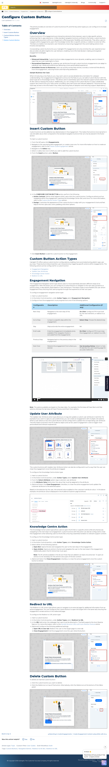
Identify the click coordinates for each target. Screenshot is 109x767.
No (34, 739)
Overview (7, 29)
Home (6, 11)
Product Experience (14, 11)
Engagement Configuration (37, 11)
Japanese (45, 2)
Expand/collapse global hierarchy (3, 11)
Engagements (24, 11)
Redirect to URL (37, 276)
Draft (50, 746)
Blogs (83, 2)
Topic (13, 746)
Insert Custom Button (11, 32)
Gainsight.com (56, 2)
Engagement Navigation (40, 269)
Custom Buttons (12, 748)
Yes (26, 739)
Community (92, 2)
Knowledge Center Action (40, 273)
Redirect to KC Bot (38, 748)
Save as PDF (106, 21)
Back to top (5, 734)
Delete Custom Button (12, 40)
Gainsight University (71, 2)
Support (102, 2)
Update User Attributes (40, 271)
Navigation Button (25, 748)
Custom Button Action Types (52, 200)
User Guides (31, 746)
